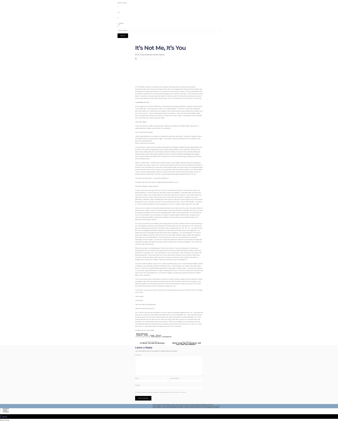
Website (137, 385)
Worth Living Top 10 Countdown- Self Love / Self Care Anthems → (186, 343)
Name (137, 378)
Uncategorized (166, 336)
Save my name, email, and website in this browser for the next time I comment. (161, 392)
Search (122, 35)
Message (138, 355)
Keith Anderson (156, 336)
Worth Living (122, 3)
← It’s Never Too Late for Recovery (151, 342)
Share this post (142, 334)
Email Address (175, 378)
